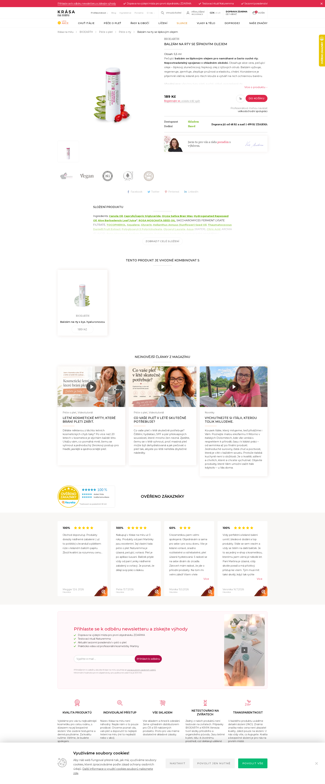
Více (206, 579)
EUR (218, 12)
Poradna (139, 12)
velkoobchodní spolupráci (252, 111)
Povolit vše (252, 763)
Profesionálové (98, 12)
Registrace (197, 14)
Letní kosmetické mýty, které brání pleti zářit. (89, 420)
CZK (212, 12)
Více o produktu (254, 87)
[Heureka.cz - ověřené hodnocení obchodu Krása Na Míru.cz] (69, 497)
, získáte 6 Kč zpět (182, 100)
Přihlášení (198, 12)
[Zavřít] (321, 3)
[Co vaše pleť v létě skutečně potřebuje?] (162, 386)
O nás (150, 12)
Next (267, 558)
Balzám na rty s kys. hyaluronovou (82, 321)
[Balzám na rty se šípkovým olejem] (113, 86)
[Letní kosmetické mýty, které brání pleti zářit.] (91, 386)
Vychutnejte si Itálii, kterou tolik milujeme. (231, 420)
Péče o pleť (106, 31)
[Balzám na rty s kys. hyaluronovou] (82, 291)
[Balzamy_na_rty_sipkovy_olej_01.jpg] (68, 151)
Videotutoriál (85, 412)
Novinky (209, 412)
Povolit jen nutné (214, 763)
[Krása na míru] (66, 13)
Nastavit (177, 763)
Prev (57, 558)
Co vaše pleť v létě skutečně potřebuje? (160, 420)
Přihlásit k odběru (148, 658)
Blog (113, 12)
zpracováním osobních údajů (141, 670)
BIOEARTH (86, 31)
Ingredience (125, 12)
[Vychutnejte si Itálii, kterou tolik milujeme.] (233, 386)
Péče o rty (125, 31)
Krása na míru (65, 31)
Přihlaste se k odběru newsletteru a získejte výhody (87, 3)
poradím (223, 142)
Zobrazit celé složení (162, 241)
